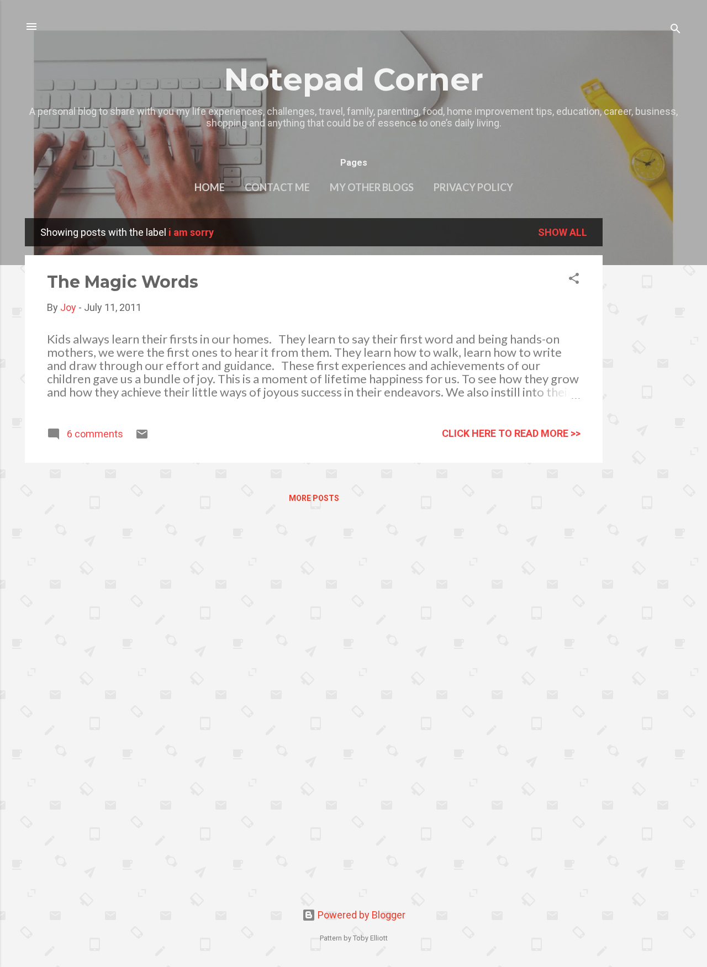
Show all (562, 232)
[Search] (675, 30)
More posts (314, 498)
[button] (574, 280)
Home (209, 187)
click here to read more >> (511, 433)
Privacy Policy (473, 187)
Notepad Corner (353, 79)
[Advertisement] (646, 383)
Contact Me (277, 187)
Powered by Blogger (360, 915)
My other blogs (372, 187)
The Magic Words (122, 282)
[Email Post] (142, 437)
